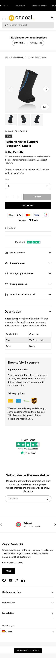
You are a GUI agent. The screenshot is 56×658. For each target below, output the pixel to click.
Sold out (37, 197)
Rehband (9, 131)
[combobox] (28, 25)
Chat (8, 571)
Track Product (28, 205)
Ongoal (11, 626)
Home (7, 57)
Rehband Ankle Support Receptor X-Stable (29, 57)
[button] (52, 18)
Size (7, 179)
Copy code (37, 43)
